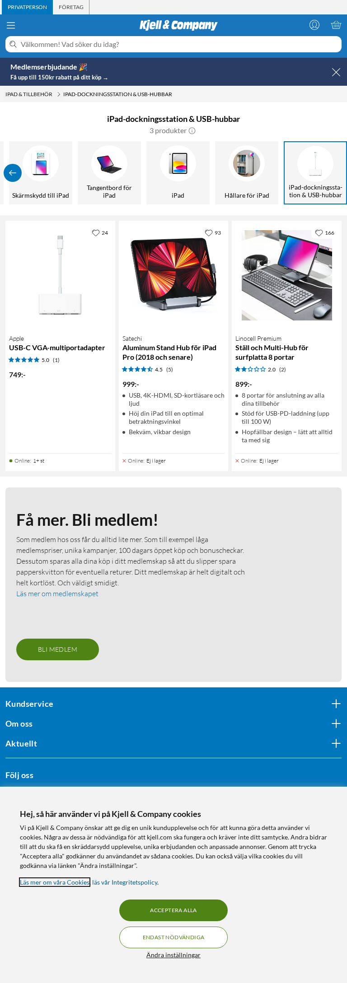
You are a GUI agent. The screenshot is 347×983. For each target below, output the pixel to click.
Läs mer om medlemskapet (57, 593)
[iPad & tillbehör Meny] (58, 94)
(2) (282, 369)
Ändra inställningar (173, 955)
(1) (56, 360)
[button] (192, 130)
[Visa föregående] (13, 173)
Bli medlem (57, 649)
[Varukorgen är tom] (336, 25)
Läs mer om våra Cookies (54, 882)
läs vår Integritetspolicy (124, 882)
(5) (169, 369)
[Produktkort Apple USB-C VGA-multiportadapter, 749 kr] (60, 275)
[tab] (27, 7)
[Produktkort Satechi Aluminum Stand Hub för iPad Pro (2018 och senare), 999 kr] (174, 275)
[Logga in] (314, 25)
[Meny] (11, 25)
